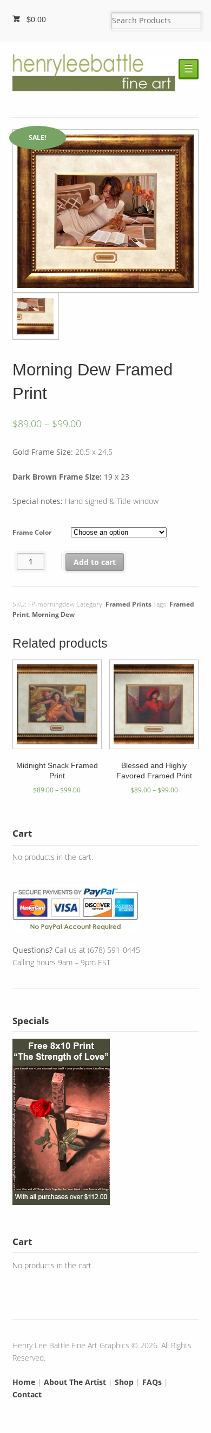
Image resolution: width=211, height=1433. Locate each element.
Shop (124, 1382)
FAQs (152, 1382)
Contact (27, 1394)
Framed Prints (128, 604)
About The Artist (75, 1382)
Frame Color (31, 532)
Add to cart (95, 562)
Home (23, 1382)
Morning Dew (53, 614)
